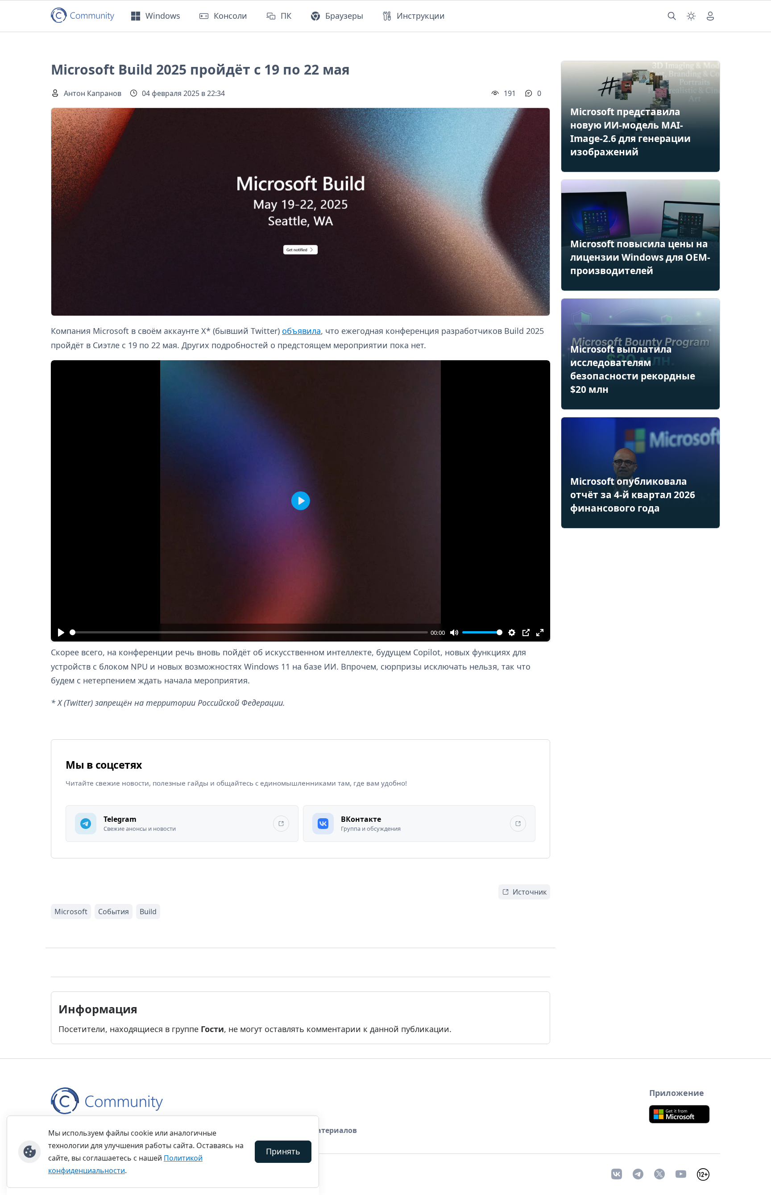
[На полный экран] (539, 632)
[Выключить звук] (454, 632)
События (113, 911)
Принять (283, 1151)
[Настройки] (512, 632)
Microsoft (70, 911)
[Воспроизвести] (60, 632)
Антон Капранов (92, 93)
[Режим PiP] (525, 632)
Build (148, 911)
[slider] (249, 633)
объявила (301, 330)
